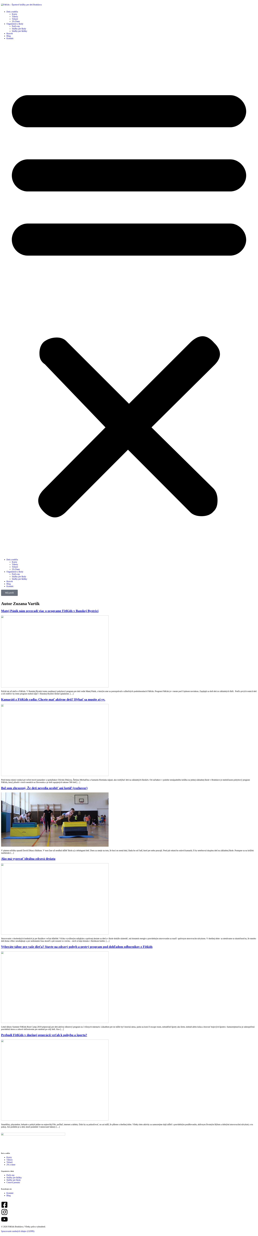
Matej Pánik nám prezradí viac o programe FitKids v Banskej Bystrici (49, 611)
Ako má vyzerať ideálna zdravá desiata (28, 858)
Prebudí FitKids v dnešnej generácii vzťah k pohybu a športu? (44, 1035)
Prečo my (16, 26)
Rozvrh (9, 33)
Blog (8, 36)
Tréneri (15, 19)
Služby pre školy (19, 29)
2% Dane (16, 21)
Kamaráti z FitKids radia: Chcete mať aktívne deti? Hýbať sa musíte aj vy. (53, 699)
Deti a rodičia (12, 12)
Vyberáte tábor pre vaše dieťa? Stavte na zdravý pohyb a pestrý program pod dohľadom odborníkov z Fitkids (77, 946)
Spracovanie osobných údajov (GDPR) (17, 1231)
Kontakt (9, 38)
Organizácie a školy (14, 24)
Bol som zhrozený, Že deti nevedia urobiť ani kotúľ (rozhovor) (44, 788)
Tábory (15, 16)
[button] (129, 299)
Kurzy (14, 14)
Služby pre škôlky (19, 31)
